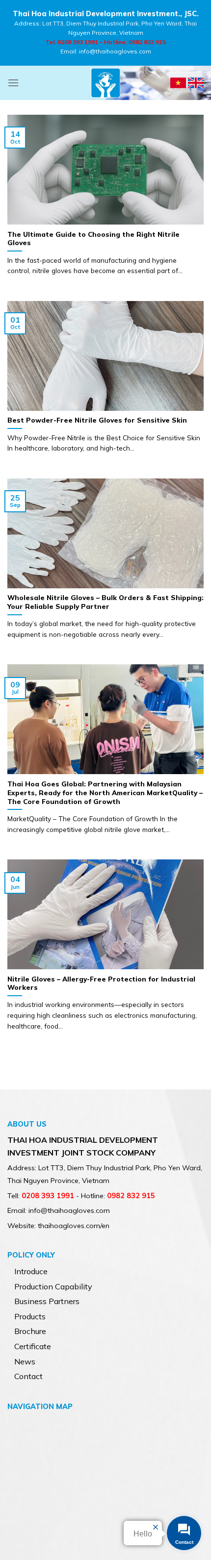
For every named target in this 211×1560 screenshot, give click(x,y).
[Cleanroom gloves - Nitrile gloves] (105, 83)
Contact (28, 1376)
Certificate (32, 1346)
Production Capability (53, 1286)
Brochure (30, 1331)
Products (30, 1316)
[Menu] (13, 83)
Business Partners (46, 1301)
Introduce (31, 1271)
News (24, 1361)
